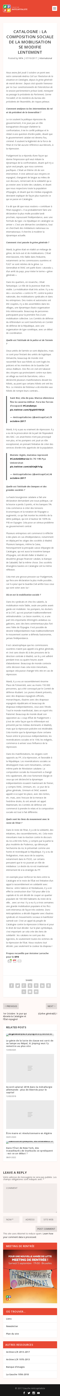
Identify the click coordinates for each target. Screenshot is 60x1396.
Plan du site (12, 1333)
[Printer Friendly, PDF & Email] (14, 961)
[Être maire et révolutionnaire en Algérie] (30, 1114)
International (45, 58)
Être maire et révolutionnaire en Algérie (29, 1133)
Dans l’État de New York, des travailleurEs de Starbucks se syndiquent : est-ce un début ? (29, 1150)
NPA (21, 58)
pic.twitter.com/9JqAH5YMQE (27, 409)
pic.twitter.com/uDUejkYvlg (26, 466)
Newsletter (12, 1326)
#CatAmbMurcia (19, 458)
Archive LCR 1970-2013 (18, 1359)
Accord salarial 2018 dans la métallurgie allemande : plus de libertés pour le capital (29, 1089)
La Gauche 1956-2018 (17, 1374)
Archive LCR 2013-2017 (18, 1351)
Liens (9, 1318)
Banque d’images (15, 1366)
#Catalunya (29, 405)
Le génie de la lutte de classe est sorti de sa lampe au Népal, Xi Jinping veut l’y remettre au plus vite (29, 1043)
